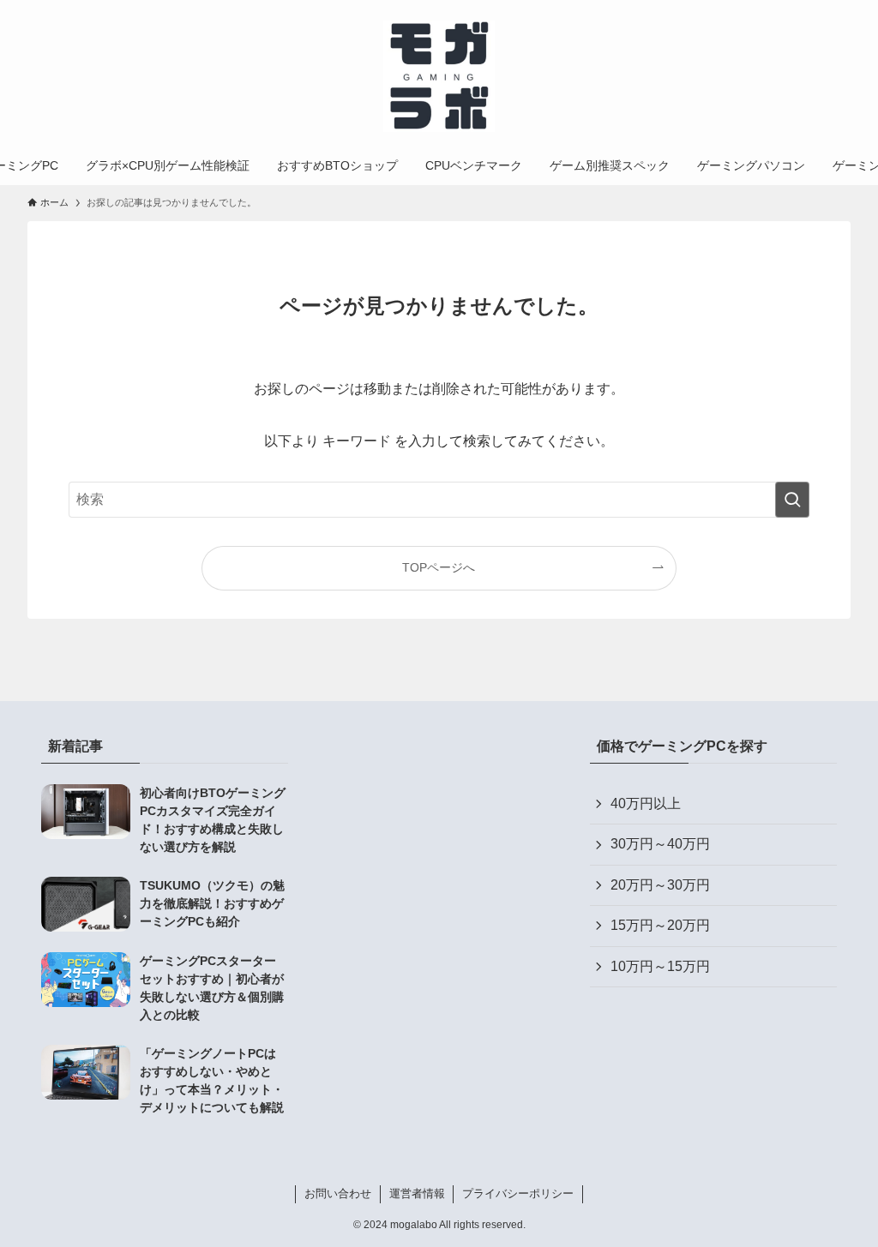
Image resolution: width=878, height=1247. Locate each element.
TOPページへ (438, 567)
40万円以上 (645, 803)
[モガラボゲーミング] (439, 76)
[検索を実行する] (792, 500)
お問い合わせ (337, 1193)
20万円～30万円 (660, 885)
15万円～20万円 (660, 925)
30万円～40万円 (660, 843)
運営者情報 (417, 1193)
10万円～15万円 (660, 966)
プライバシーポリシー (518, 1193)
